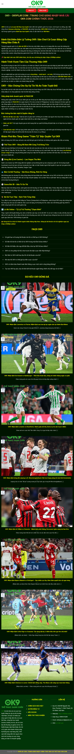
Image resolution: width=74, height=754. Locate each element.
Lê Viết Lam (59, 723)
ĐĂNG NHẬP (42, 10)
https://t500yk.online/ (65, 714)
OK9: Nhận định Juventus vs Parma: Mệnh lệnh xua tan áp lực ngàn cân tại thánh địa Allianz (37, 324)
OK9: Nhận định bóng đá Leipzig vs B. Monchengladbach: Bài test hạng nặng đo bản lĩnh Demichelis (37, 478)
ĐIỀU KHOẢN (32, 712)
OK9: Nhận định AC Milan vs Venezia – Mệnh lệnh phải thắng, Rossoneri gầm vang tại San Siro (37, 529)
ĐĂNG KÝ (31, 10)
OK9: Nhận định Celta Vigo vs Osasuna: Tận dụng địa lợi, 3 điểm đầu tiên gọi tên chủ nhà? (37, 631)
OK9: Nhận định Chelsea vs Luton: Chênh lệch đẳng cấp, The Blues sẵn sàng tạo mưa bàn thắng (37, 683)
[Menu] (2, 4)
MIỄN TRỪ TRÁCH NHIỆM (36, 715)
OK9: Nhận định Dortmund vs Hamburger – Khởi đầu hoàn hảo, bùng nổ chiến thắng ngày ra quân (37, 376)
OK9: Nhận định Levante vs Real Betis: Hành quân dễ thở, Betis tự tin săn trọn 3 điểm (37, 427)
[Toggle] (3, 237)
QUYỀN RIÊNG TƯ (33, 709)
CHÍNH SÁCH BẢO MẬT (35, 706)
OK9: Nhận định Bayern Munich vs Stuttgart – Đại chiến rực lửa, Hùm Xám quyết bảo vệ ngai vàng (37, 580)
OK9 (2, 711)
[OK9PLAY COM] (37, 4)
